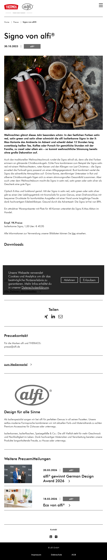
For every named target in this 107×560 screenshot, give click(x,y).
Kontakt (53, 529)
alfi (32, 46)
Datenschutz (56, 555)
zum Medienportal (15, 364)
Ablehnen (69, 280)
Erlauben (89, 280)
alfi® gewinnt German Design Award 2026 (53, 474)
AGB (74, 555)
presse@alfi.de (12, 346)
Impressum (36, 555)
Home (6, 22)
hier (74, 233)
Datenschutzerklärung (35, 287)
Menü (101, 5)
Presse (16, 22)
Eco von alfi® (53, 498)
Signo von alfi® (30, 22)
